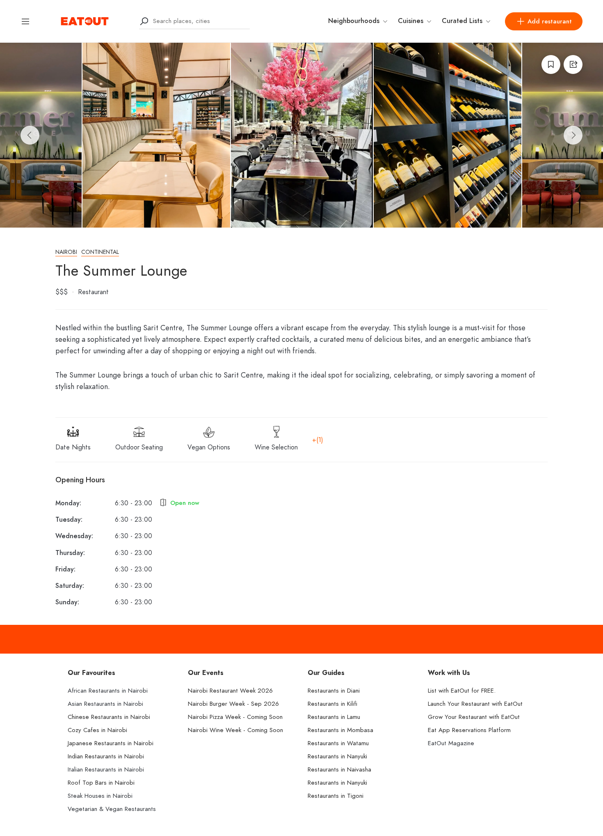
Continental (100, 252)
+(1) (317, 439)
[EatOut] (85, 20)
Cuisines (410, 20)
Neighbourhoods (353, 20)
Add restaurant (550, 21)
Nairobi (66, 252)
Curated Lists (462, 20)
